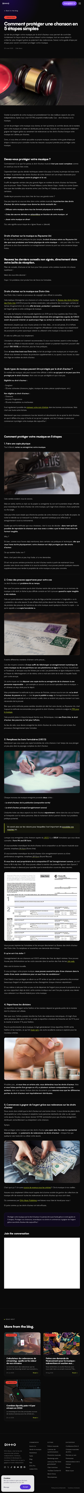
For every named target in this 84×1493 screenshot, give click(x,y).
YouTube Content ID (54, 1470)
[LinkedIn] (21, 1467)
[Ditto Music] (5, 3)
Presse (68, 1467)
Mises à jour (70, 1470)
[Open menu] (80, 3)
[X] (8, 1467)
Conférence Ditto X (72, 1446)
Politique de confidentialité (58, 1488)
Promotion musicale (54, 1455)
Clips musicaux (52, 1467)
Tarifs (31, 1456)
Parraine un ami (71, 1455)
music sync (35, 1030)
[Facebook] (24, 1467)
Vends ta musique (35, 1449)
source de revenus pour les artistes (37, 1187)
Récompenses (52, 1477)
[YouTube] (18, 1467)
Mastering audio (53, 1458)
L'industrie (10, 17)
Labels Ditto (33, 1469)
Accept (25, 1487)
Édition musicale (53, 1446)
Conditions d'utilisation (74, 1488)
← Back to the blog (11, 10)
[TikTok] (11, 1467)
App (30, 1462)
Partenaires (69, 1458)
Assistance (33, 1453)
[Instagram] (5, 1467)
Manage (6, 1487)
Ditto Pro (32, 1466)
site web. (71, 961)
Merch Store (52, 1474)
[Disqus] (42, 1263)
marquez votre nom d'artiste (37, 407)
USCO (46, 838)
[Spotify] (14, 1467)
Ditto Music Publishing (28, 1200)
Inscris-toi (32, 1446)
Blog (30, 1459)
